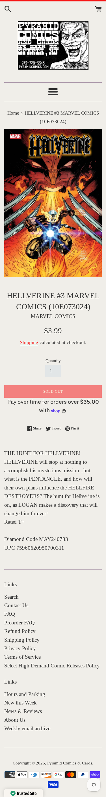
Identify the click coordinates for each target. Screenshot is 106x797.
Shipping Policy (22, 640)
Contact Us (16, 605)
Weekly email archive (27, 728)
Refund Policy (20, 631)
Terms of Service (22, 657)
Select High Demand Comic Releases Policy (52, 666)
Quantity (53, 360)
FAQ (9, 614)
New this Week (20, 703)
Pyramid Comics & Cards (69, 763)
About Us (14, 720)
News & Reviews (23, 711)
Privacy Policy (20, 648)
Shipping (29, 342)
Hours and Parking (24, 694)
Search (11, 597)
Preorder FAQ (19, 623)
